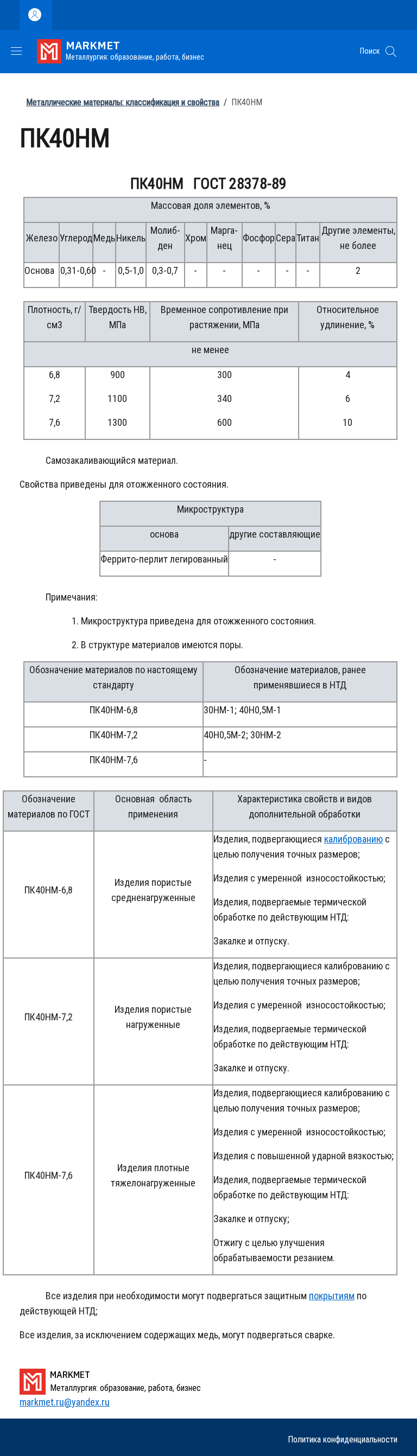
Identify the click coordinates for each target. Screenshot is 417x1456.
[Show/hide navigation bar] (16, 51)
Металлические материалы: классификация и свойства (122, 102)
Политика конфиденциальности (342, 1439)
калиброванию (353, 839)
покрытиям (332, 1295)
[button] (390, 51)
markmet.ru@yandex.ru (65, 1402)
